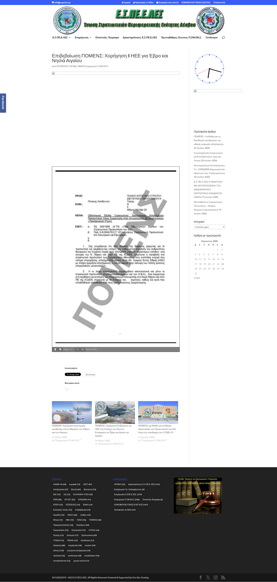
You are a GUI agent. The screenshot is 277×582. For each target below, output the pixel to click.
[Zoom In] (82, 349)
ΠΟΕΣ (81, 520)
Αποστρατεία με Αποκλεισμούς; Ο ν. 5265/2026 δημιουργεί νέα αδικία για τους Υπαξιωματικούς (209, 169)
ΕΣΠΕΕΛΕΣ (62, 66)
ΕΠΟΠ (58, 504)
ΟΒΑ (70, 520)
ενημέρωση (75, 545)
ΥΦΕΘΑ (72, 540)
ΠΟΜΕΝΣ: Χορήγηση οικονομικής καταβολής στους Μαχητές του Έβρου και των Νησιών (71, 429)
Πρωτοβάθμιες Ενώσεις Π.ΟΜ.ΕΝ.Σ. (181, 37)
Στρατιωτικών (89, 535)
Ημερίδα (58, 515)
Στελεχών (72, 535)
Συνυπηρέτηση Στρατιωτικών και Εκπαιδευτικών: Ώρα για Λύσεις (208, 156)
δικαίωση (59, 545)
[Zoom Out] (77, 349)
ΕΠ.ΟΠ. (70, 499)
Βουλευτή (90, 489)
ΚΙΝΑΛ (72, 515)
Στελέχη (58, 535)
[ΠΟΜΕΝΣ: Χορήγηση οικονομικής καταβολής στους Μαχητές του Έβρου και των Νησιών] (72, 412)
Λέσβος (85, 515)
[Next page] (60, 349)
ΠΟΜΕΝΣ (95, 520)
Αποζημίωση (60, 489)
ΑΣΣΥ (87, 484)
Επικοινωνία (219, 2)
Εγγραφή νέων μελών (168, 2)
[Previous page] (55, 349)
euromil (74, 484)
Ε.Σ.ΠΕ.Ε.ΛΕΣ (60, 37)
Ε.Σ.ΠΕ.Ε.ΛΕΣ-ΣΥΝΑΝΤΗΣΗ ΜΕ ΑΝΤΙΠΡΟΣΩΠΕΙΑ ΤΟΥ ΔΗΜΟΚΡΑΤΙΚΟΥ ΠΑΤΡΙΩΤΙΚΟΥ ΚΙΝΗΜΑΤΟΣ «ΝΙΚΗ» (208, 189)
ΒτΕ (57, 494)
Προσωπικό (78, 530)
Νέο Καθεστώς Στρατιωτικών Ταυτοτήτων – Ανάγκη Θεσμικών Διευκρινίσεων (208, 205)
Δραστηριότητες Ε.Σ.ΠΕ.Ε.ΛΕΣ (140, 37)
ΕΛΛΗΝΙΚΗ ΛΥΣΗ (83, 494)
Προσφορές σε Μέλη (144, 2)
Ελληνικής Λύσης (62, 509)
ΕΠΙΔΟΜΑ (84, 499)
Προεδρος (82, 525)
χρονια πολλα (81, 560)
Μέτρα (58, 520)
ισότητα (58, 550)
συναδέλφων (91, 555)
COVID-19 (59, 484)
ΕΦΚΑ (87, 504)
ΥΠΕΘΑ (58, 540)
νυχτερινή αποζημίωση (78, 550)
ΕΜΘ (57, 499)
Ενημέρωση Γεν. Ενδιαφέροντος (129, 489)
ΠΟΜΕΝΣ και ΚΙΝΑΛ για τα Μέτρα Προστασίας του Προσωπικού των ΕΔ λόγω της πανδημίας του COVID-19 (157, 429)
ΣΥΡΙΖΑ (94, 530)
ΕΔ (67, 494)
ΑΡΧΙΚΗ (119, 484)
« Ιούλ (197, 277)
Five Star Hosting (140, 577)
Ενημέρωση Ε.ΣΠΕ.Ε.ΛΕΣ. (128, 494)
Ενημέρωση (81, 37)
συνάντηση (74, 555)
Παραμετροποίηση (63, 525)
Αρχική (126, 2)
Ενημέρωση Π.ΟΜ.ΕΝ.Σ (96, 66)
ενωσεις (90, 545)
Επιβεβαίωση (83, 509)
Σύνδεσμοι (212, 37)
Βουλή (76, 489)
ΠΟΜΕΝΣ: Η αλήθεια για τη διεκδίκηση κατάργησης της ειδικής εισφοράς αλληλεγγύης (209, 140)
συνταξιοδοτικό (61, 560)
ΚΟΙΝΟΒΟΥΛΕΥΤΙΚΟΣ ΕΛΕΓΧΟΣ (196, 2)
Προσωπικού (60, 530)
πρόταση (59, 555)
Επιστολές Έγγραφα (107, 37)
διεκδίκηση (87, 540)
